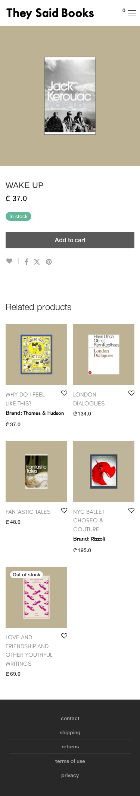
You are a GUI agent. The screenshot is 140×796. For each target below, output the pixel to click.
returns (70, 746)
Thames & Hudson (44, 413)
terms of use (70, 761)
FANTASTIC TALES (28, 511)
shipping (70, 732)
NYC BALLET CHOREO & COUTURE (89, 520)
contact (70, 718)
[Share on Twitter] (37, 262)
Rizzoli (98, 539)
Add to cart (70, 239)
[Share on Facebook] (26, 262)
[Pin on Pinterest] (49, 262)
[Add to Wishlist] (12, 261)
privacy (70, 775)
